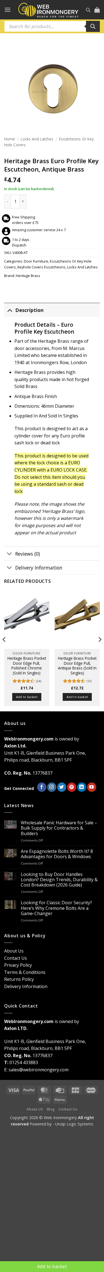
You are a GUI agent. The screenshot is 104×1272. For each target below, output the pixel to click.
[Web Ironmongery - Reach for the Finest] (48, 10)
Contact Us (15, 958)
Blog (51, 1109)
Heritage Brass (28, 275)
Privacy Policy (18, 965)
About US (35, 1109)
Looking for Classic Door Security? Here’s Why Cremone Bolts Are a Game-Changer (56, 908)
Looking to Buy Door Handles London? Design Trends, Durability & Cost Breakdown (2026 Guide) (59, 880)
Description (29, 310)
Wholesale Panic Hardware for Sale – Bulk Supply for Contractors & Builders (59, 828)
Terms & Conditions (24, 972)
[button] (7, 9)
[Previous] (4, 650)
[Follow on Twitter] (61, 787)
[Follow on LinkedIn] (81, 787)
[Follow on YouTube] (91, 787)
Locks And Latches (37, 139)
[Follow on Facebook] (41, 787)
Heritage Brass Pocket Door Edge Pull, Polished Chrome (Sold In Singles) (26, 666)
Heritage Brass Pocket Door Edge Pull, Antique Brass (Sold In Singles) (77, 666)
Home (9, 139)
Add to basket (52, 1266)
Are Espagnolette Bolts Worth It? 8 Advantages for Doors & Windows (57, 854)
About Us (14, 951)
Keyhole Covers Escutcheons (41, 267)
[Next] (99, 650)
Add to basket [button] (26, 697)
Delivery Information (38, 567)
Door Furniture (36, 261)
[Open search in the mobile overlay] (88, 9)
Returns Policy (19, 979)
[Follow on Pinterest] (71, 787)
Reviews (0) (27, 553)
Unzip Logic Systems (74, 1124)
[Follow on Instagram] (51, 787)
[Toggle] (9, 310)
